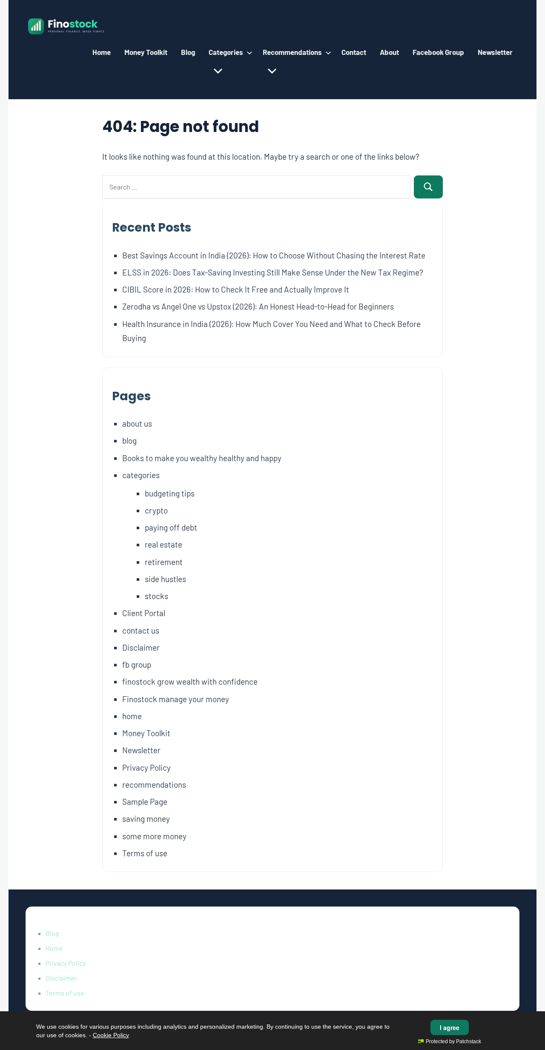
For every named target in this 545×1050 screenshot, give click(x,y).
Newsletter (495, 52)
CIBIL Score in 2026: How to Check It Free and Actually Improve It (235, 289)
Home (101, 52)
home (132, 716)
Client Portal (143, 613)
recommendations (154, 784)
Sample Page (144, 801)
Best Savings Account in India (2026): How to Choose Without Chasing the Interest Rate (273, 255)
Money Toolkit (145, 52)
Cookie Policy (111, 1035)
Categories (226, 52)
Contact (353, 52)
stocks (156, 596)
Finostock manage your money (175, 699)
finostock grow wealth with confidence (190, 681)
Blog (188, 52)
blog (129, 440)
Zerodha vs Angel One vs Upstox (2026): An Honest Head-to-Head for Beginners (258, 306)
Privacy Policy (146, 767)
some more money (154, 836)
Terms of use (144, 853)
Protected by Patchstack (453, 1041)
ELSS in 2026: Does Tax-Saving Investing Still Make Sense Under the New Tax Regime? (272, 272)
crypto (156, 510)
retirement (164, 562)
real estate (163, 544)
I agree (449, 1027)
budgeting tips (170, 493)
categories (141, 475)
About (389, 52)
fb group (136, 664)
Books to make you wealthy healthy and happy (201, 458)
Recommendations (292, 52)
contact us (140, 630)
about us (137, 423)
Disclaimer (141, 647)
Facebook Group (438, 52)
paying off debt (171, 527)
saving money (146, 818)
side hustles (165, 579)
